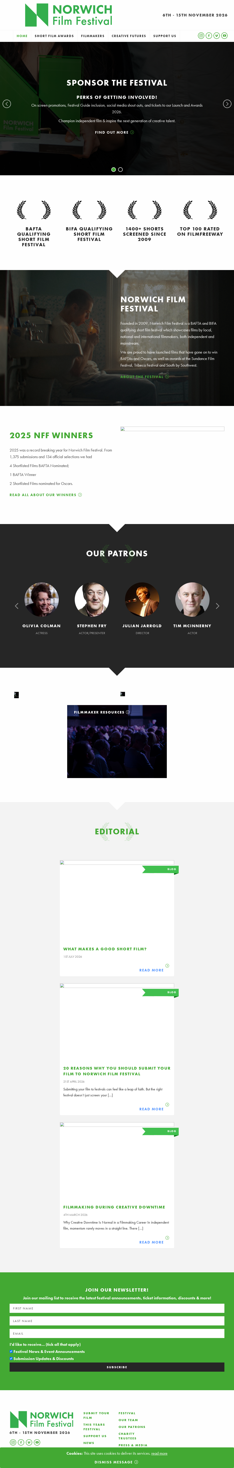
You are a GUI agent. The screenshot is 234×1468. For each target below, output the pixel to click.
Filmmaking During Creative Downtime (114, 1207)
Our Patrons (132, 1427)
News (88, 1443)
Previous (6, 103)
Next (227, 103)
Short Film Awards (54, 36)
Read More (151, 970)
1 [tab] (113, 169)
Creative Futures (129, 36)
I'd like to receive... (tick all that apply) (45, 1344)
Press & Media (133, 1445)
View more (117, 741)
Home (22, 36)
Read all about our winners (43, 494)
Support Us (164, 36)
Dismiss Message (114, 1462)
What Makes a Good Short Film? (105, 949)
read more (159, 1453)
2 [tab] (120, 169)
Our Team (128, 1420)
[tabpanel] (117, 108)
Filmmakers (93, 36)
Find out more (112, 132)
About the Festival (142, 376)
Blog (172, 869)
